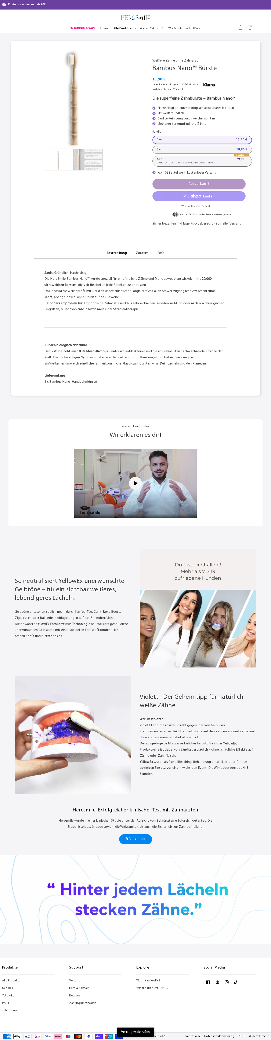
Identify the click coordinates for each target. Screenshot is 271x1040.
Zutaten (142, 253)
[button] (124, 28)
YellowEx (8, 995)
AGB (242, 1036)
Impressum (192, 1036)
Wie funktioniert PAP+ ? (152, 988)
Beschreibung (117, 253)
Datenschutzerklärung (219, 1036)
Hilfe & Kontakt (79, 988)
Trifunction (9, 1010)
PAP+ (6, 1003)
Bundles (7, 988)
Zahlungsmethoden (82, 1003)
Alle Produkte (11, 980)
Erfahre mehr (136, 839)
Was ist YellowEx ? (148, 980)
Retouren (75, 995)
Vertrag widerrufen (135, 1032)
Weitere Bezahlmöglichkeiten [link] (199, 206)
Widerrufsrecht (259, 1036)
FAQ (161, 253)
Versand (74, 980)
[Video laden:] (135, 483)
